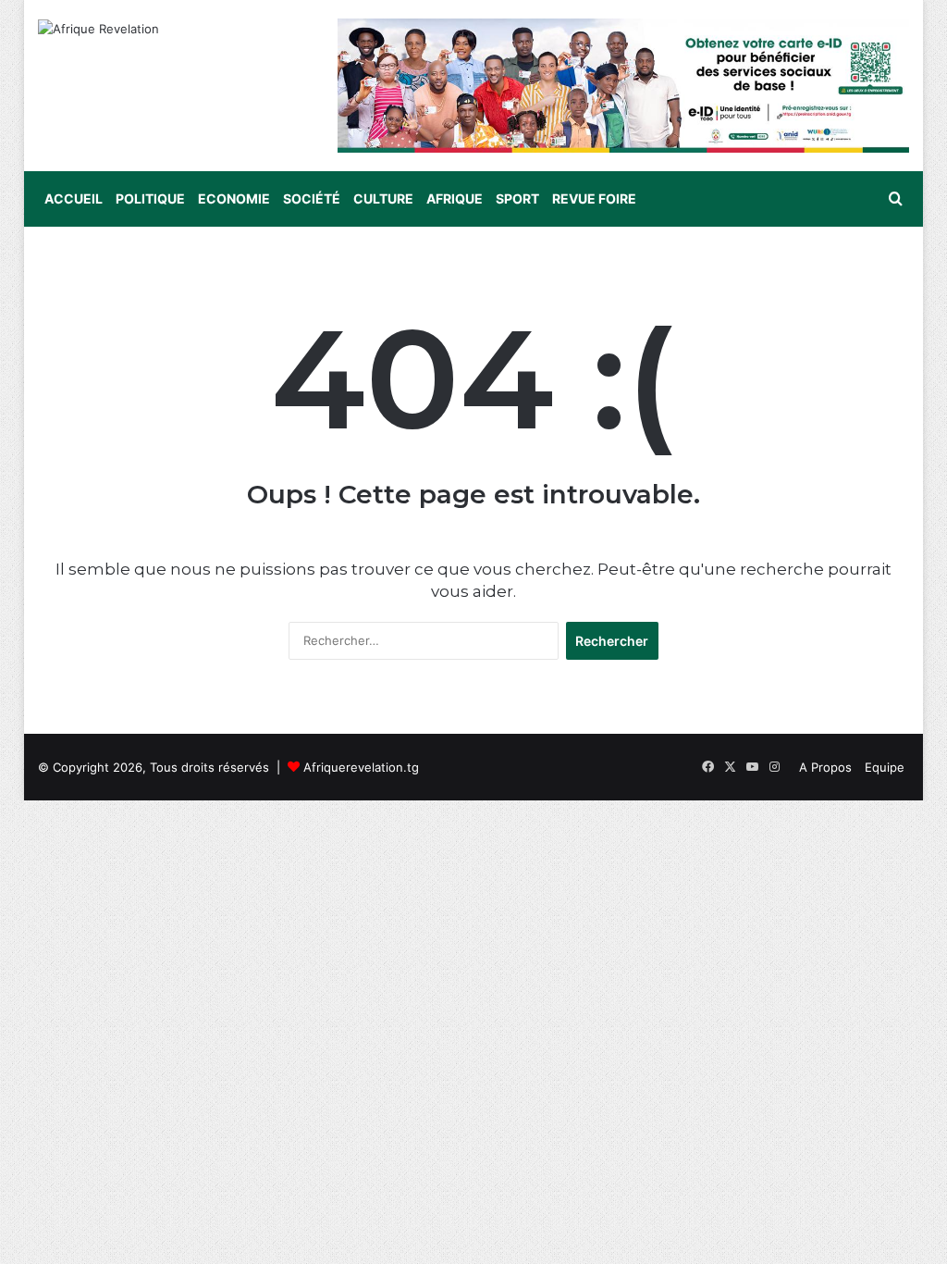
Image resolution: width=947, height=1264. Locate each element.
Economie (234, 198)
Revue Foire (594, 198)
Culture (383, 198)
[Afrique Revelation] (98, 29)
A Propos (825, 767)
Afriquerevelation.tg (361, 767)
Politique (150, 198)
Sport (517, 198)
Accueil (73, 198)
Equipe (884, 767)
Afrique (454, 198)
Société (311, 198)
